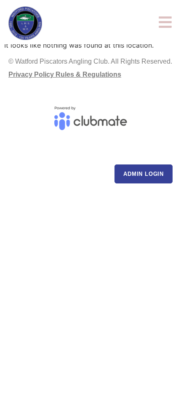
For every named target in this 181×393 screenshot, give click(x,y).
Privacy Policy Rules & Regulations (64, 74)
